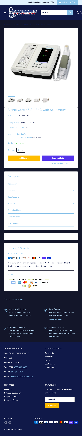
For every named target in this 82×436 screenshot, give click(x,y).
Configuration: (21, 123)
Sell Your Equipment (12, 393)
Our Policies (50, 367)
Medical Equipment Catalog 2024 (41, 2)
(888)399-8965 (20, 367)
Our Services (50, 364)
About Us (49, 357)
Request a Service (11, 400)
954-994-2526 (17, 372)
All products (15, 24)
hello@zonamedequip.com (22, 376)
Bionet (10, 115)
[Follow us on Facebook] (5, 422)
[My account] (78, 12)
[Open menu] (5, 12)
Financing (8, 389)
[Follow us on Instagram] (9, 422)
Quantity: (11, 150)
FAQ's (47, 360)
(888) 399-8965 (55, 319)
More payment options (58, 163)
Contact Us (49, 353)
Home (6, 24)
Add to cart (23, 158)
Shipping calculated (24, 137)
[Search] (70, 12)
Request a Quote (11, 396)
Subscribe (52, 405)
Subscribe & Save (69, 2)
